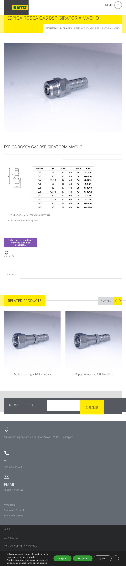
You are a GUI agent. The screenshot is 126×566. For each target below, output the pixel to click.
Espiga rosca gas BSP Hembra (36, 374)
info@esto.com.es (13, 489)
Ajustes (103, 558)
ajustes (43, 562)
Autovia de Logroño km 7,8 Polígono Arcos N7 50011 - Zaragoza (38, 437)
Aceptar (62, 558)
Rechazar (83, 558)
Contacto (11, 537)
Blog (7, 529)
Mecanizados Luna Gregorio (58, 28)
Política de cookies (14, 515)
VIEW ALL (106, 300)
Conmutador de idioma (20, 546)
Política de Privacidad (15, 510)
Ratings (12, 274)
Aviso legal (9, 504)
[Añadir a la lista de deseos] (6, 252)
